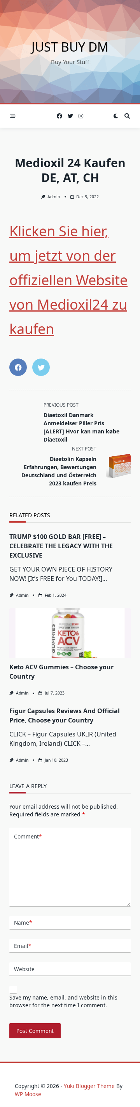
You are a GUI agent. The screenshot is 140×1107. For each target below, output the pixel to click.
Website (24, 969)
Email (22, 945)
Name (23, 922)
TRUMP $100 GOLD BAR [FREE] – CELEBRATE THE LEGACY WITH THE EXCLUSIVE (61, 546)
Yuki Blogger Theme (89, 1086)
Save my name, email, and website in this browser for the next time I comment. (63, 1001)
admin (53, 196)
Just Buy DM (70, 46)
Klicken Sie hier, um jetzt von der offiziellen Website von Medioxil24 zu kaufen (68, 280)
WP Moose (28, 1094)
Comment (28, 836)
